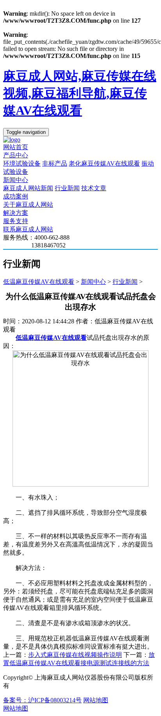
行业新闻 (67, 188)
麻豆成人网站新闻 (28, 188)
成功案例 (15, 196)
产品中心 (15, 155)
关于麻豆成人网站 (28, 204)
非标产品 (54, 163)
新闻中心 (15, 180)
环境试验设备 (22, 163)
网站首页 (15, 147)
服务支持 (15, 221)
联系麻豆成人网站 (28, 229)
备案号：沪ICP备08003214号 (42, 700)
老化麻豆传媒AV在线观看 (104, 163)
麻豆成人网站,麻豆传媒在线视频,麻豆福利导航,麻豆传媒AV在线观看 (79, 93)
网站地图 (95, 700)
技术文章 (93, 188)
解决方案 (15, 212)
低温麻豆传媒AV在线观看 (38, 281)
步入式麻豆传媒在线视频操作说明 (75, 654)
